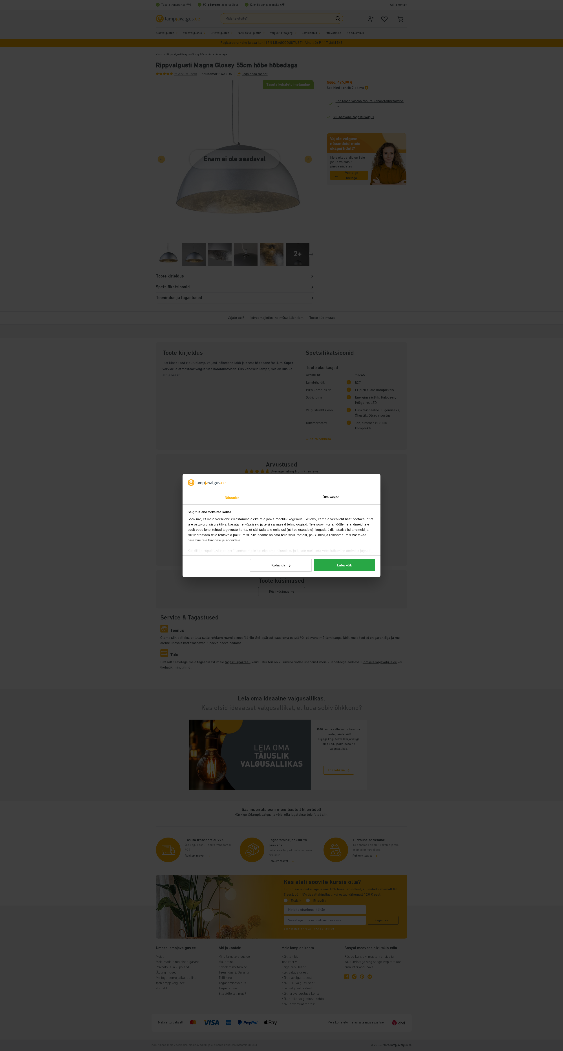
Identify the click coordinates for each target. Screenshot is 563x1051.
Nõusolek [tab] (232, 498)
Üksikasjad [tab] (331, 497)
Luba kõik (344, 565)
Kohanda (278, 565)
